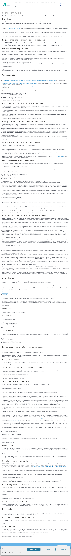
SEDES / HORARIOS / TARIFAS (31, 2)
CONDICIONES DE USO (29, 546)
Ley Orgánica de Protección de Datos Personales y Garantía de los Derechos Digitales (20, 83)
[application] (22, 2)
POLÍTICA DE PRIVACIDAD (19, 546)
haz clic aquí (31, 424)
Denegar (48, 549)
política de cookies (61, 156)
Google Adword (5, 293)
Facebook (4, 291)
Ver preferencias (62, 549)
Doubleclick (4, 294)
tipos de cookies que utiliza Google (35, 418)
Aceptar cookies (33, 549)
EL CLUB (20, 2)
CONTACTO (16, 6)
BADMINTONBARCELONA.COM (14, 28)
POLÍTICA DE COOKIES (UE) (51, 546)
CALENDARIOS (43, 2)
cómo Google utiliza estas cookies (54, 418)
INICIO (15, 2)
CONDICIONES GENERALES (40, 546)
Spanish (61, 546)
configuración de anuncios (14, 420)
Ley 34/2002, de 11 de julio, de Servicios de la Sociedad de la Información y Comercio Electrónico (22, 86)
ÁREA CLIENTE (51, 2)
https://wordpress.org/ (27, 440)
